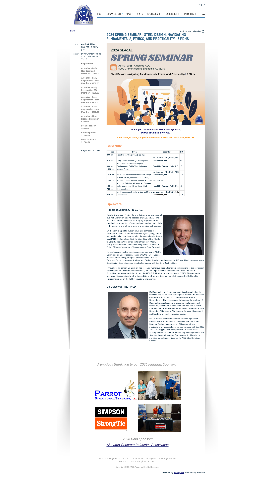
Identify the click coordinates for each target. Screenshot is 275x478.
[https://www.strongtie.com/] (111, 431)
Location (75, 54)
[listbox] (192, 31)
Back (72, 31)
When (76, 44)
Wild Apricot (179, 472)
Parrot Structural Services (155, 132)
